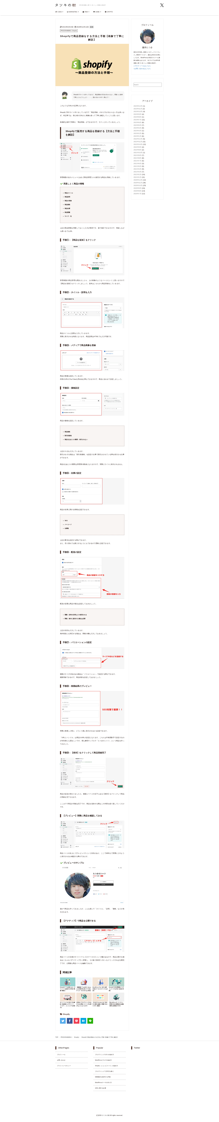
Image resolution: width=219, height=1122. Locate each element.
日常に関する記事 (100, 1088)
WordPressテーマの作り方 (103, 1082)
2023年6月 (137, 122)
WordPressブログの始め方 (103, 1060)
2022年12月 (138, 139)
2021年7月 (137, 161)
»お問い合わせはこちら (142, 68)
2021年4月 (137, 169)
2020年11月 (138, 183)
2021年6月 (137, 163)
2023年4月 (137, 128)
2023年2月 (137, 133)
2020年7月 (137, 194)
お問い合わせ (61, 1060)
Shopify (66, 1014)
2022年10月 (138, 144)
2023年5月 (137, 125)
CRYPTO (110, 12)
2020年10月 (138, 185)
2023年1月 (137, 136)
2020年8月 (137, 191)
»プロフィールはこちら (142, 66)
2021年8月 (137, 158)
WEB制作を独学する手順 (103, 1077)
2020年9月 (137, 188)
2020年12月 (138, 180)
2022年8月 (137, 150)
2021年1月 (137, 177)
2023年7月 (137, 120)
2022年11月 (138, 142)
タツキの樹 (106, 1115)
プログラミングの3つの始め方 (104, 1054)
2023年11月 (138, 109)
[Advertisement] (147, 237)
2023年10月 (138, 111)
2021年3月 (137, 172)
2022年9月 (137, 147)
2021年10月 (138, 152)
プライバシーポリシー (64, 1066)
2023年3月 (137, 131)
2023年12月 (138, 106)
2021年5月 (137, 166)
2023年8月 (137, 117)
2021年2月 (137, 174)
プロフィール (61, 1054)
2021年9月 (137, 155)
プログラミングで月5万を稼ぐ (104, 1071)
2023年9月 (137, 114)
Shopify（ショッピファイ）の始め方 (106, 1066)
